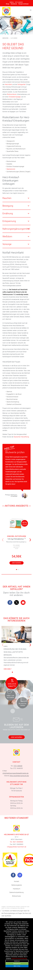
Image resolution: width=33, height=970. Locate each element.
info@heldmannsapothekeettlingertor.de (15, 773)
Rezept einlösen (23, 4)
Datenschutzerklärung (16, 892)
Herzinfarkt (8, 84)
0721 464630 (19, 2)
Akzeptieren (17, 963)
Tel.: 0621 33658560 (16, 842)
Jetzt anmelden (16, 737)
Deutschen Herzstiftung (21, 437)
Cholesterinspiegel (15, 97)
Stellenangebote (16, 885)
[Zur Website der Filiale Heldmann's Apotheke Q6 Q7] (16, 828)
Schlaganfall (22, 84)
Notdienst (14, 4)
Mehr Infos (17, 966)
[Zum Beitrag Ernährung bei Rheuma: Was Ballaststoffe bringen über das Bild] (16, 634)
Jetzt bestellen (16, 563)
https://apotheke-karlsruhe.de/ (19, 776)
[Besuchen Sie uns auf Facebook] (13, 875)
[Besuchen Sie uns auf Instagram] (19, 875)
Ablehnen (17, 961)
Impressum (16, 889)
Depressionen (11, 169)
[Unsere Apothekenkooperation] (10, 860)
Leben (6, 646)
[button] (31, 538)
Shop (7, 4)
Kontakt (16, 881)
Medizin (5, 38)
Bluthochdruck (11, 94)
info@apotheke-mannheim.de (16, 847)
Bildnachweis (16, 896)
